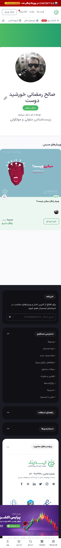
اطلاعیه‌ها (23, 11)
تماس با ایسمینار (47, 397)
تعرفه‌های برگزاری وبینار (45, 362)
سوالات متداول (48, 369)
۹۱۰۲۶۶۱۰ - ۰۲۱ (35, 474)
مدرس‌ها (51, 390)
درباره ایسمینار (49, 348)
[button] (42, 543)
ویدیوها (51, 341)
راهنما (31, 11)
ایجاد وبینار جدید (47, 355)
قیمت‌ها (40, 11)
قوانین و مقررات (48, 376)
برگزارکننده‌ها (49, 383)
